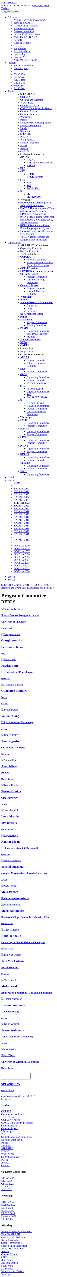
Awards (18, 40)
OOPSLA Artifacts (29, 105)
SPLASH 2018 (21, 514)
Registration (20, 48)
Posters (23, 119)
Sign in (11, 576)
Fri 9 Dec (18, 85)
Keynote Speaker (35, 403)
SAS (29, 182)
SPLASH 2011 (21, 534)
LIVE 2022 (7, 1207)
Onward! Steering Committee (35, 281)
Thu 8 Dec (19, 82)
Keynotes (25, 131)
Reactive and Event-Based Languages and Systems (26, 587)
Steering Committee (30, 251)
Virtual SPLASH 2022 (25, 37)
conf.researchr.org (16, 1096)
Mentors (31, 336)
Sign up (11, 579)
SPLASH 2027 (21, 488)
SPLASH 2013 (21, 528)
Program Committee (37, 276)
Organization (14, 242)
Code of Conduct (22, 42)
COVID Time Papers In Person (36, 108)
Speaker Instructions (24, 31)
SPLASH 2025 (21, 494)
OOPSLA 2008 (22, 548)
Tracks (11, 91)
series (21, 585)
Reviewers (32, 311)
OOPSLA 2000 (22, 571)
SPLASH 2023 (21, 500)
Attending (13, 17)
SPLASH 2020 (21, 508)
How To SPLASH (23, 22)
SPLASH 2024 (21, 497)
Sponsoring (19, 54)
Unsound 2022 (8, 1216)
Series (17, 482)
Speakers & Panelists (37, 333)
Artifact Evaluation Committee (36, 364)
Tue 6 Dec (19, 77)
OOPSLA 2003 (22, 562)
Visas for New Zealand (25, 59)
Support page (7, 1099)
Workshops (26, 117)
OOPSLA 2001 (22, 568)
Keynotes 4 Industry (24, 28)
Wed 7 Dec (19, 79)
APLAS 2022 (8, 1178)
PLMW (24, 137)
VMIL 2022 (7, 1219)
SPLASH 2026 (21, 491)
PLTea (23, 145)
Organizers (32, 305)
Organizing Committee (31, 248)
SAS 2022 (6, 1186)
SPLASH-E (26, 134)
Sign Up (5, 1274)
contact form (7, 1090)
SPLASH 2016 (21, 520)
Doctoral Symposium (30, 125)
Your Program (21, 68)
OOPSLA (25, 97)
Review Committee (36, 259)
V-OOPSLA (26, 102)
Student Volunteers (29, 142)
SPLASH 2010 (21, 540)
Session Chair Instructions (27, 34)
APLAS (31, 159)
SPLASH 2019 (21, 511)
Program (12, 62)
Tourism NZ (20, 57)
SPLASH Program (23, 65)
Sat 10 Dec (19, 88)
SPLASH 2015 (21, 522)
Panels (23, 128)
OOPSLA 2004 (22, 560)
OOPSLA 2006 (22, 554)
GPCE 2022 (7, 1183)
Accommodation (22, 51)
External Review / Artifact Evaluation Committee (40, 264)
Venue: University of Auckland (29, 20)
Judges (30, 308)
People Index (26, 351)
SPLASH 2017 (21, 517)
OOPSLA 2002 (22, 565)
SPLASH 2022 (9, 585)
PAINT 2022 (7, 1210)
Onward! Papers (28, 114)
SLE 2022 (6, 1189)
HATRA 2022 (8, 1204)
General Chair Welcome (26, 25)
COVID (18, 45)
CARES (24, 151)
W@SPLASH (27, 139)
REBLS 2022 (8, 1213)
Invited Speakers (35, 388)
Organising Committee (38, 405)
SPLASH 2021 (21, 505)
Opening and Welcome (31, 99)
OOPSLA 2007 (22, 551)
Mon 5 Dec (19, 74)
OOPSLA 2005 (22, 557)
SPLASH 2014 (21, 525)
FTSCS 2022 (8, 1202)
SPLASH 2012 (21, 531)
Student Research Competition (35, 122)
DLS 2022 (6, 1181)
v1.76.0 (30, 1096)
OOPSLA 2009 (22, 545)
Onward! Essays (28, 111)
